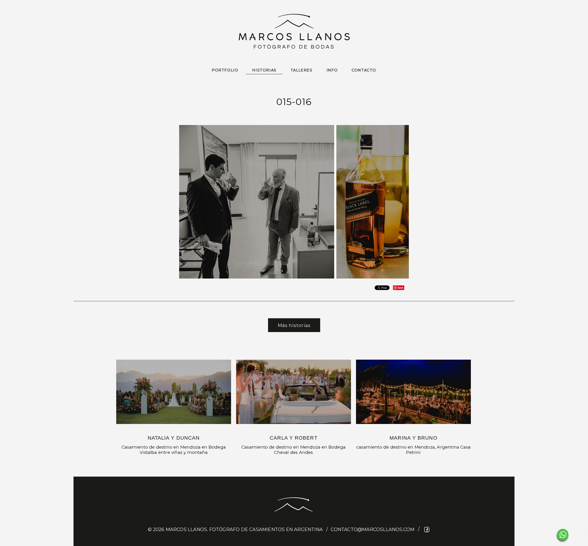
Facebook (427, 529)
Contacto (364, 70)
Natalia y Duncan (174, 438)
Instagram (435, 529)
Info (332, 70)
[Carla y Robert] (293, 392)
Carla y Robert (293, 438)
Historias (264, 70)
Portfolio (225, 70)
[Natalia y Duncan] (173, 392)
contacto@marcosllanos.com (372, 529)
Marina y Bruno (413, 438)
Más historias (294, 325)
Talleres (302, 70)
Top (577, 535)
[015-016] (294, 278)
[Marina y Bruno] (413, 392)
